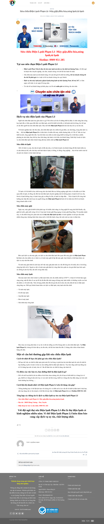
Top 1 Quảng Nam (59, 16)
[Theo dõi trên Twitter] (16, 513)
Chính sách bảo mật (74, 489)
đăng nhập (27, 465)
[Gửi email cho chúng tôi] (19, 513)
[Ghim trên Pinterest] (55, 430)
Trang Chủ (33, 3)
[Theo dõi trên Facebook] (11, 513)
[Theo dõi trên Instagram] (13, 513)
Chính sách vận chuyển (75, 495)
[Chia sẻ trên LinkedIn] (58, 430)
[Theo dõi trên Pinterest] (22, 513)
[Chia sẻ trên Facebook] (46, 430)
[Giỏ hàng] (93, 3)
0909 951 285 (81, 391)
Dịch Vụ (52, 8)
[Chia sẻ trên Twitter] (49, 430)
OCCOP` (40, 3)
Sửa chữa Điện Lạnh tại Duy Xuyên (29, 453)
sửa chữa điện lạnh (64, 436)
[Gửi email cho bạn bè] (52, 430)
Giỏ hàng (46, 3)
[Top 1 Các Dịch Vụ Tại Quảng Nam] (18, 3)
